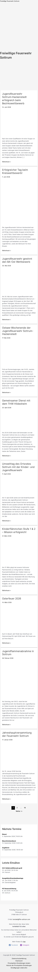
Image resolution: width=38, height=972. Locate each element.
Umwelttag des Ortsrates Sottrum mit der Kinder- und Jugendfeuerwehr (18, 467)
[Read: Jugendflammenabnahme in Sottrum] (19, 679)
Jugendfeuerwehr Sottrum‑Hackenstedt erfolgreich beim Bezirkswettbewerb (14, 98)
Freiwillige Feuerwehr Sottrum (9, 1)
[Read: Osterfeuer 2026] (19, 617)
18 (25, 808)
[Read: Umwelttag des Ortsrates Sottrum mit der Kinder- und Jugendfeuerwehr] (19, 485)
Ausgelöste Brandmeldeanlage (12, 878)
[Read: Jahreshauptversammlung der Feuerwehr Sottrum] (19, 755)
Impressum (19, 961)
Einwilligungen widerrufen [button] (19, 968)
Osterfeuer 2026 (11, 598)
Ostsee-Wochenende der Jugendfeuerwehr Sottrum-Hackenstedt (17, 331)
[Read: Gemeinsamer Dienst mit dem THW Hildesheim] (19, 419)
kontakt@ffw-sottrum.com (21, 919)
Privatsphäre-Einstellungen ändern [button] (19, 963)
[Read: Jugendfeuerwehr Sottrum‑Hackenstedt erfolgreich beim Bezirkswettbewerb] (19, 122)
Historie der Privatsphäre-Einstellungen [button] (19, 965)
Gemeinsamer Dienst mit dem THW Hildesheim (16, 402)
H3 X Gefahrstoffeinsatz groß (12, 868)
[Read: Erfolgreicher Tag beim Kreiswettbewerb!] (19, 202)
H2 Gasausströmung (9, 888)
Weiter (19, 811)
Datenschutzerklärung (19, 958)
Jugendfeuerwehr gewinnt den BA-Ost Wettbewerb (17, 260)
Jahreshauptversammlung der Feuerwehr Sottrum (17, 734)
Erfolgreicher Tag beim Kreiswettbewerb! (15, 171)
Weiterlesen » (6, 162)
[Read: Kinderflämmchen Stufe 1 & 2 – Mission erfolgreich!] (19, 551)
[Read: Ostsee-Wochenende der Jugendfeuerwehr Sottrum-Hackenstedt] (19, 353)
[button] (19, 61)
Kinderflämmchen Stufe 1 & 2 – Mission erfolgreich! (18, 530)
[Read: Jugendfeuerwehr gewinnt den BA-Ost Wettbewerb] (19, 280)
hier (24, 941)
